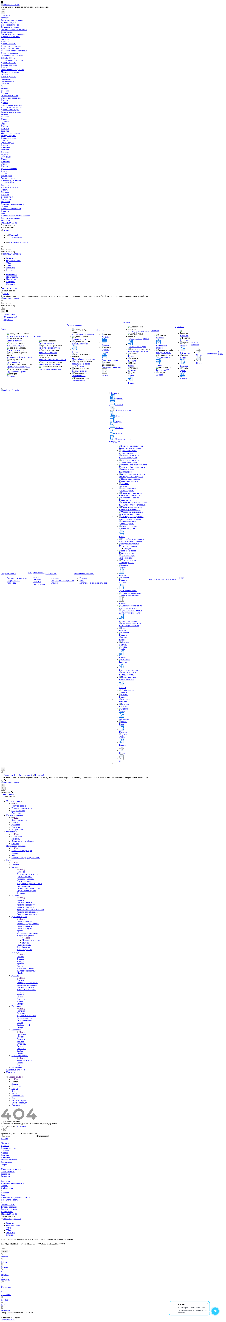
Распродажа (6, 1162)
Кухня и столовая (24, 1060)
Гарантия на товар (9, 1209)
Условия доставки (9, 1207)
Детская (20, 980)
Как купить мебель (20, 820)
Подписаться (42, 1136)
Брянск (15, 1084)
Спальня (20, 957)
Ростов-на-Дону (19, 1100)
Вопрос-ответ (7, 1211)
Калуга (15, 1089)
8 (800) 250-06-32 (9, 223)
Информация (7, 1188)
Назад (16, 803)
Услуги (4, 1164)
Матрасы (21, 872)
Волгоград (16, 1086)
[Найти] (3, 12)
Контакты (5, 1181)
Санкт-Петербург (19, 1103)
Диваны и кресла (24, 921)
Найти (4, 1251)
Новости (5, 1193)
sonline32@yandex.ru (12, 254)
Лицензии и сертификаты (12, 1183)
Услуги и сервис (19, 806)
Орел (14, 1098)
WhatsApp (10, 268)
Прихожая (21, 1034)
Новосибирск (18, 1096)
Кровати (20, 900)
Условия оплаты (8, 1204)
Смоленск (16, 1105)
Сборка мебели (8, 1171)
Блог (3, 1195)
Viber (8, 263)
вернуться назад (8, 1126)
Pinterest (9, 270)
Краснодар (16, 1091)
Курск (14, 1093)
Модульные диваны (31, 940)
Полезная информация (22, 850)
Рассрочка (5, 1174)
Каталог (15, 865)
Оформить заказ (8, 1320)
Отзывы (4, 1186)
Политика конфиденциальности (15, 1197)
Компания (5, 1176)
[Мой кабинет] (2, 772)
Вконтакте (11, 258)
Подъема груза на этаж (11, 1169)
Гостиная (21, 1011)
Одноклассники (13, 261)
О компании (17, 836)
